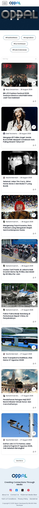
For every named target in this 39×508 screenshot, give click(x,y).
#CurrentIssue (19, 44)
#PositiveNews (11, 38)
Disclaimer (34, 499)
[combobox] (19, 59)
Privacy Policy (23, 499)
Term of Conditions (9, 499)
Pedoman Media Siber (29, 495)
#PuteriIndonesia (19, 50)
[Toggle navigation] (4, 3)
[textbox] (19, 59)
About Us (5, 495)
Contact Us (14, 495)
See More (19, 461)
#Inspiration (28, 38)
